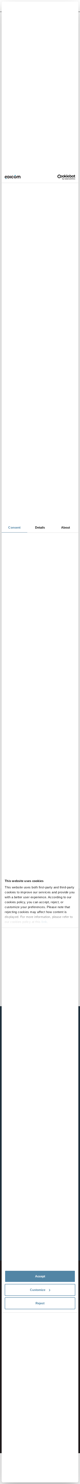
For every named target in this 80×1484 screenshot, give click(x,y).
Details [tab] (40, 527)
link (44, 922)
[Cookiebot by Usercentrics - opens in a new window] (57, 177)
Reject (40, 1303)
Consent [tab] (14, 527)
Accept (40, 1276)
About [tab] (65, 527)
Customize (37, 1290)
